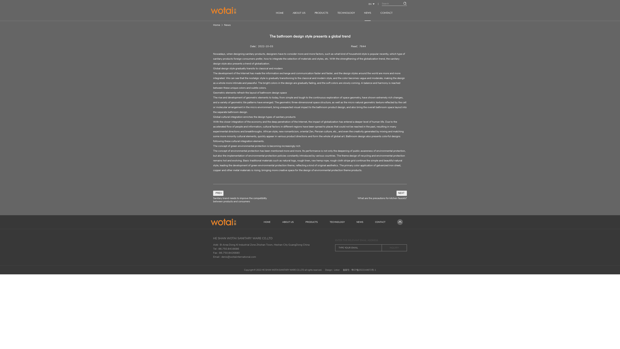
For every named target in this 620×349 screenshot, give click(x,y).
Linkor (337, 270)
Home (216, 25)
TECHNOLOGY (346, 12)
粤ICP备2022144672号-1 (363, 270)
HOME (280, 12)
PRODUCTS (321, 12)
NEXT (401, 193)
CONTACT (386, 12)
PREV (219, 193)
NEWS (367, 12)
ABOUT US (299, 12)
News (227, 25)
